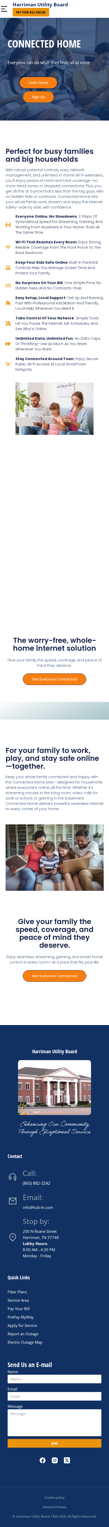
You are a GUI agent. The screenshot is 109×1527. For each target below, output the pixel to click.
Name (13, 1371)
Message (15, 1406)
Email (12, 1388)
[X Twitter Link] (67, 1460)
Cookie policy (55, 1497)
